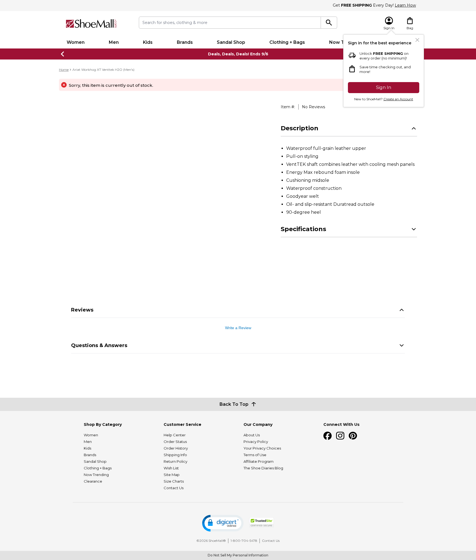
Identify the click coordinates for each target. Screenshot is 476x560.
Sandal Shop (231, 42)
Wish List (171, 468)
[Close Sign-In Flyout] (417, 40)
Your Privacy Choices (262, 448)
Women (76, 42)
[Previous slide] (63, 54)
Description (299, 128)
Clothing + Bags (287, 42)
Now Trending (96, 474)
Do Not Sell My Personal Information (238, 555)
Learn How (405, 5)
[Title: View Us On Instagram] (340, 436)
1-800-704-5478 (244, 541)
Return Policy (175, 461)
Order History (176, 448)
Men (114, 42)
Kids (148, 42)
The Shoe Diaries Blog (263, 468)
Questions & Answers (99, 345)
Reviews (82, 310)
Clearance (93, 481)
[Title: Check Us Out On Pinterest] (353, 436)
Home (64, 69)
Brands (185, 42)
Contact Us (173, 488)
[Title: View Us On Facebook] (327, 436)
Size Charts (174, 481)
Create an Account (398, 99)
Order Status (175, 441)
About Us (252, 435)
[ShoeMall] (91, 23)
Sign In (383, 87)
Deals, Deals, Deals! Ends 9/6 (238, 54)
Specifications (303, 229)
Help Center (175, 435)
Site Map (172, 474)
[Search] (329, 23)
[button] (223, 523)
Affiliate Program (259, 461)
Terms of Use (255, 455)
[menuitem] (76, 42)
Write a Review (238, 328)
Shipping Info (175, 455)
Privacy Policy (256, 441)
